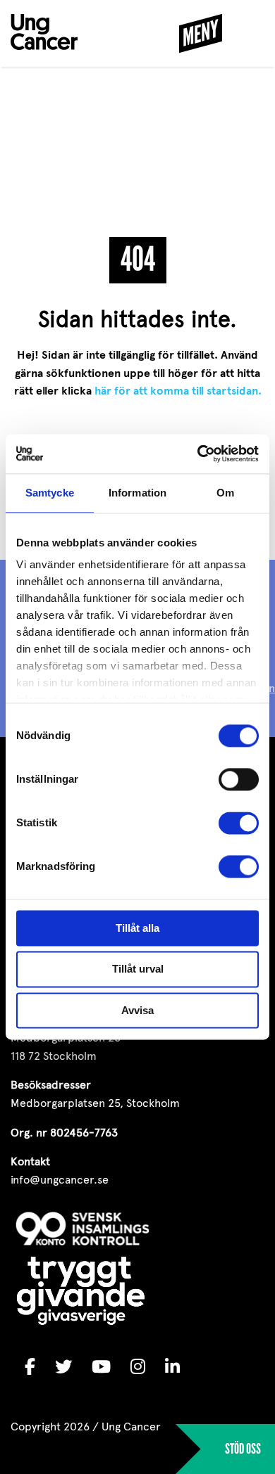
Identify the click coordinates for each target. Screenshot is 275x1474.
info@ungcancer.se (60, 1179)
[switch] (239, 779)
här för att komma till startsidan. (178, 391)
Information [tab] (137, 493)
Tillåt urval (138, 969)
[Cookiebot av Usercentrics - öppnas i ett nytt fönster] (198, 453)
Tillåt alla (137, 928)
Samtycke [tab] (49, 493)
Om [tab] (225, 493)
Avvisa (137, 1010)
